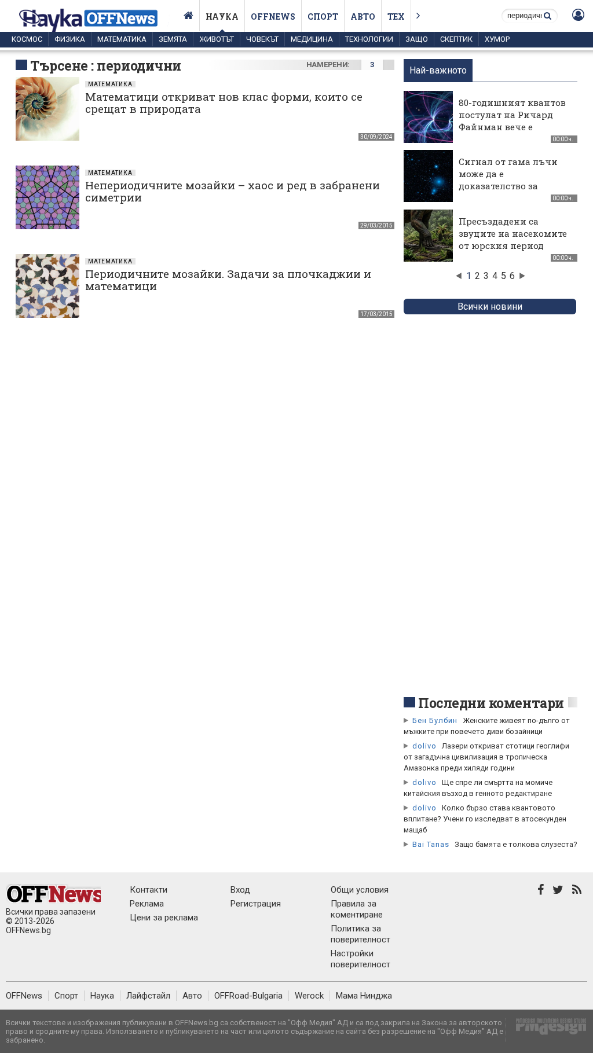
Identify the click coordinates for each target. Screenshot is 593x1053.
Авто (362, 16)
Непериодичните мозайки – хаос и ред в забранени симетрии (232, 191)
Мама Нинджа (364, 995)
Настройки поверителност (360, 959)
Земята (173, 39)
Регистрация (255, 903)
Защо (416, 39)
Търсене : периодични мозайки (105, 74)
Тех (396, 16)
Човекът (262, 39)
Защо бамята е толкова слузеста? (516, 844)
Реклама (147, 903)
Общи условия (360, 890)
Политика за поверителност (360, 934)
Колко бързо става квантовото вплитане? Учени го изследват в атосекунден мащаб (485, 818)
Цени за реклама (164, 917)
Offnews (273, 16)
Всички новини (489, 306)
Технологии (369, 39)
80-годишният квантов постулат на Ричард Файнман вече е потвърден (512, 121)
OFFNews (24, 995)
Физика (69, 39)
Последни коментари (491, 702)
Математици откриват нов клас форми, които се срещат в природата (224, 102)
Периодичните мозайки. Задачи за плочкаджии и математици (228, 279)
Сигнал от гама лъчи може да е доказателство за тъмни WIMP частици (510, 180)
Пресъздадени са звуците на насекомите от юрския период (513, 233)
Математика (122, 39)
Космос (27, 39)
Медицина (312, 39)
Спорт (323, 16)
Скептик (456, 39)
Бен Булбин (434, 720)
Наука (222, 16)
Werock (309, 995)
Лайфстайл (148, 995)
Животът (216, 39)
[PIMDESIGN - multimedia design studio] (546, 1030)
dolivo (424, 746)
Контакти (148, 890)
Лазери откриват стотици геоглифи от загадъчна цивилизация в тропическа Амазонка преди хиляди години (486, 757)
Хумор (497, 39)
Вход (240, 890)
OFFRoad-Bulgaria (248, 995)
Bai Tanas (430, 844)
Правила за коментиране (357, 909)
